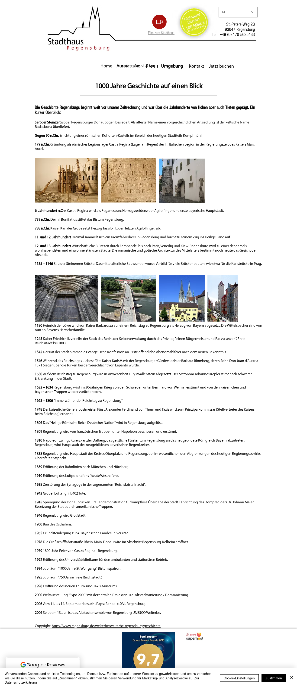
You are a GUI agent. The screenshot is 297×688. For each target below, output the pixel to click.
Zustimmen (273, 678)
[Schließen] (291, 677)
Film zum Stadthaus (161, 33)
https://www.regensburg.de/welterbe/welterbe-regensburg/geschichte (106, 626)
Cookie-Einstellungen (239, 678)
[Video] (159, 22)
